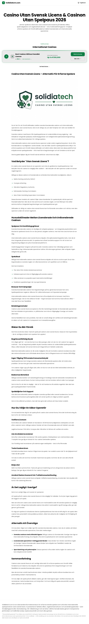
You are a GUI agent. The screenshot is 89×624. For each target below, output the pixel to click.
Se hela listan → (45, 66)
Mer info (77, 59)
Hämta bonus (77, 54)
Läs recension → (27, 59)
